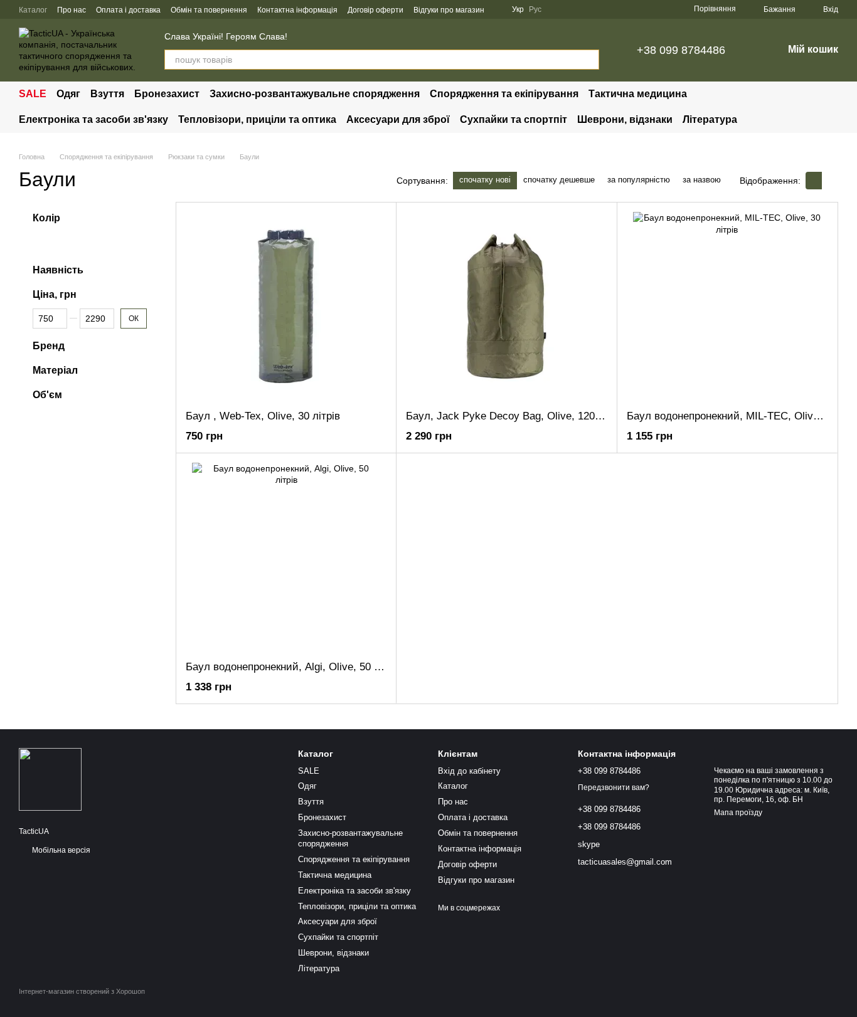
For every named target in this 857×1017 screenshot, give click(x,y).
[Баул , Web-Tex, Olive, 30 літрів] (286, 306)
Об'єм (47, 394)
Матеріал (55, 371)
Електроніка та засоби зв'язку (93, 119)
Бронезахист (167, 93)
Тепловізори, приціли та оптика (257, 119)
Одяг (68, 93)
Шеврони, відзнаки (625, 119)
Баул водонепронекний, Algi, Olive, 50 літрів (294, 667)
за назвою (702, 179)
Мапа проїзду (738, 812)
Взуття (107, 93)
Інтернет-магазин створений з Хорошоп (82, 991)
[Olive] (42, 242)
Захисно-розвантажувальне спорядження (315, 93)
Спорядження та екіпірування (504, 93)
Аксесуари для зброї (398, 119)
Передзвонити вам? (613, 787)
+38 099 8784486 (681, 50)
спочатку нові (485, 179)
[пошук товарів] (589, 60)
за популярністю (638, 179)
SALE (32, 93)
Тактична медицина (637, 93)
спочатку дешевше (559, 179)
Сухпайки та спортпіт (513, 119)
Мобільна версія (60, 850)
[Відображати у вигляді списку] (830, 180)
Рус (535, 9)
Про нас (71, 10)
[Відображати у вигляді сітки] (814, 180)
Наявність (58, 270)
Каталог (33, 10)
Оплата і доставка (128, 10)
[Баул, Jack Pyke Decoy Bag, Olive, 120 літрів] (506, 306)
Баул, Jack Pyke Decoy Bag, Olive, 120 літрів (515, 416)
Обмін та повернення (209, 10)
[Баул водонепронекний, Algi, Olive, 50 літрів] (286, 557)
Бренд (49, 346)
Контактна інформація (297, 10)
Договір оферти (375, 10)
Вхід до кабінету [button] (469, 771)
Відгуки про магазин (448, 10)
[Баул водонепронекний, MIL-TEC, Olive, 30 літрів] (727, 306)
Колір (46, 218)
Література (710, 119)
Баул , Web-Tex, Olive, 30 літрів (263, 416)
